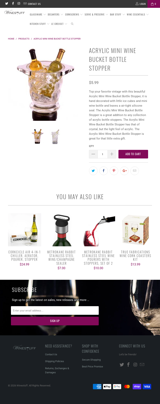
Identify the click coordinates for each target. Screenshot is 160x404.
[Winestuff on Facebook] (12, 4)
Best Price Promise (92, 366)
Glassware (36, 14)
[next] (81, 86)
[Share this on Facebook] (103, 170)
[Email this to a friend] (134, 170)
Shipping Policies (54, 361)
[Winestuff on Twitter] (6, 4)
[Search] (72, 24)
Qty (91, 146)
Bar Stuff (116, 14)
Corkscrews (72, 14)
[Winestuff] (15, 13)
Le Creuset (57, 23)
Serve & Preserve (95, 14)
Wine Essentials (136, 14)
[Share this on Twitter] (93, 170)
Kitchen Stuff (38, 23)
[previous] (12, 86)
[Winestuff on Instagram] (18, 4)
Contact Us (34, 3)
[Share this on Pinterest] (114, 170)
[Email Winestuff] (25, 4)
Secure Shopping (91, 359)
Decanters (54, 14)
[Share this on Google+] (124, 170)
